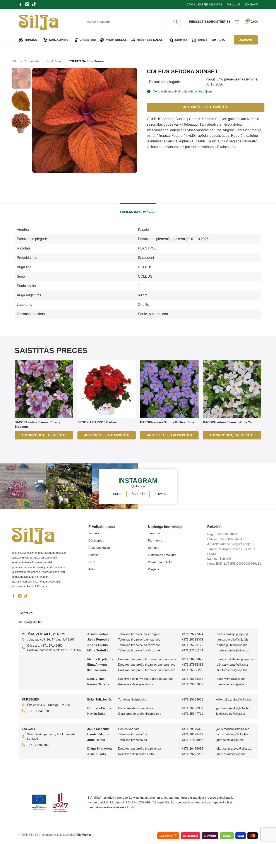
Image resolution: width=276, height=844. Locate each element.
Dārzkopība (96, 540)
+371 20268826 (192, 659)
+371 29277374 (192, 634)
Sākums (17, 61)
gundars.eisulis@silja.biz (233, 708)
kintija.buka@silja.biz (230, 713)
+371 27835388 (192, 664)
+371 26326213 (192, 670)
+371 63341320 (38, 711)
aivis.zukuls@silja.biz (230, 754)
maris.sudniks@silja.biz (233, 650)
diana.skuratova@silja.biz (234, 748)
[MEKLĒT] (176, 22)
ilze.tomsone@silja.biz (232, 670)
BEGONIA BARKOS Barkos (97, 422)
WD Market (83, 834)
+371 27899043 (192, 739)
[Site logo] (39, 21)
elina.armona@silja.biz (232, 664)
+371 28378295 (192, 678)
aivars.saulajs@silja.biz (233, 634)
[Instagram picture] (23, 486)
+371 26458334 (192, 708)
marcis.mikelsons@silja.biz (235, 659)
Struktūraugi (54, 61)
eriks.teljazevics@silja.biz (233, 699)
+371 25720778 (192, 645)
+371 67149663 (71, 650)
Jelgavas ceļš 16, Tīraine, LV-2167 (51, 639)
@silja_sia (138, 486)
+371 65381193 (38, 745)
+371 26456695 (192, 748)
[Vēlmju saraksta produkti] (237, 21)
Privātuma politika (160, 562)
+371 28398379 (192, 639)
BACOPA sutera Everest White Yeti (228, 422)
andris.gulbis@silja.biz (232, 645)
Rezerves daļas (99, 547)
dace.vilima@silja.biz (231, 678)
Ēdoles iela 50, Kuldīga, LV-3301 (49, 705)
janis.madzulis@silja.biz (232, 729)
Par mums (155, 540)
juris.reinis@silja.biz (229, 739)
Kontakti (153, 547)
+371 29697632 (192, 684)
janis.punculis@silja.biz (232, 639)
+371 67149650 (52, 645)
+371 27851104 (192, 650)
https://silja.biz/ (222, 802)
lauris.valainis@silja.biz (232, 734)
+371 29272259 (192, 754)
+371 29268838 (192, 699)
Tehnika (93, 533)
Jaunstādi (34, 61)
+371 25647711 (192, 713)
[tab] (138, 209)
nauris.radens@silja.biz (233, 684)
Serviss (93, 555)
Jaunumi (154, 533)
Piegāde (153, 569)
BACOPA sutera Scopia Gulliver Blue (167, 422)
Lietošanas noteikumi (162, 555)
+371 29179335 (192, 729)
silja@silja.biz (33, 622)
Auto (91, 569)
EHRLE (93, 562)
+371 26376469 (192, 734)
